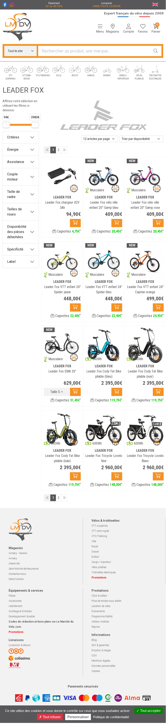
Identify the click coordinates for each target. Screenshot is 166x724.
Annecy (13, 558)
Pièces (12, 595)
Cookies (96, 671)
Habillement (15, 606)
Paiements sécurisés (83, 686)
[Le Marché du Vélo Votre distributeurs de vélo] (20, 27)
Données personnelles (103, 665)
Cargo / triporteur (101, 562)
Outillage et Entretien (20, 611)
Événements (98, 611)
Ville (94, 541)
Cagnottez (68, 231)
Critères (13, 137)
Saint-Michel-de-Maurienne (23, 568)
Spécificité (15, 249)
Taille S (55, 392)
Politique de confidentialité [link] (111, 717)
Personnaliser (78, 717)
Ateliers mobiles (100, 621)
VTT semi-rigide (100, 530)
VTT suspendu (100, 525)
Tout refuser (51, 717)
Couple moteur (12, 176)
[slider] (6, 125)
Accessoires (15, 600)
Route (95, 546)
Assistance (15, 162)
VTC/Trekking (99, 536)
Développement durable (22, 616)
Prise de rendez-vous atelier (106, 600)
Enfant (95, 556)
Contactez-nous (17, 573)
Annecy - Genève (18, 553)
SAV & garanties (100, 645)
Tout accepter (150, 711)
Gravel (95, 551)
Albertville (14, 563)
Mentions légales (101, 660)
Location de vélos (101, 606)
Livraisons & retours (20, 645)
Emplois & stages (101, 650)
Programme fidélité (102, 616)
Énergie (13, 149)
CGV (94, 655)
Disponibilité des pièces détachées (16, 232)
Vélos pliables (99, 567)
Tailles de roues (14, 211)
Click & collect (99, 595)
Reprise (96, 626)
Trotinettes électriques (104, 572)
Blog (94, 640)
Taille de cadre (13, 194)
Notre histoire (16, 579)
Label (11, 262)
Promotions (99, 577)
